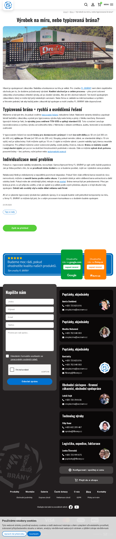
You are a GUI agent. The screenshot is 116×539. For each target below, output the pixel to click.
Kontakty (101, 492)
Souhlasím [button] (34, 534)
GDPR (79, 498)
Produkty (14, 492)
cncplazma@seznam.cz (76, 309)
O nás (77, 492)
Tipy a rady (10, 212)
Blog (72, 12)
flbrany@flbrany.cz (73, 373)
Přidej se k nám (94, 498)
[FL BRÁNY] (8, 5)
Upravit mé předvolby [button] (14, 534)
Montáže (30, 492)
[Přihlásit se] (92, 4)
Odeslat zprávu (30, 381)
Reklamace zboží (63, 498)
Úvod (65, 12)
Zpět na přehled (19, 228)
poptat (63, 181)
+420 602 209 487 (73, 427)
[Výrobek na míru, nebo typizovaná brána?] (58, 53)
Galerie (44, 492)
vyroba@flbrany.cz (73, 431)
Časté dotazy (61, 492)
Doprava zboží (44, 498)
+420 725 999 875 (73, 455)
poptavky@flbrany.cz (74, 459)
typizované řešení (50, 115)
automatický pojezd (57, 151)
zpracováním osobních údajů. (24, 359)
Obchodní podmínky (24, 498)
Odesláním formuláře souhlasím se (26, 358)
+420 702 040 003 (73, 333)
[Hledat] (86, 4)
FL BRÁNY (86, 88)
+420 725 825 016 (73, 305)
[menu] (111, 5)
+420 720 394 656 (73, 400)
